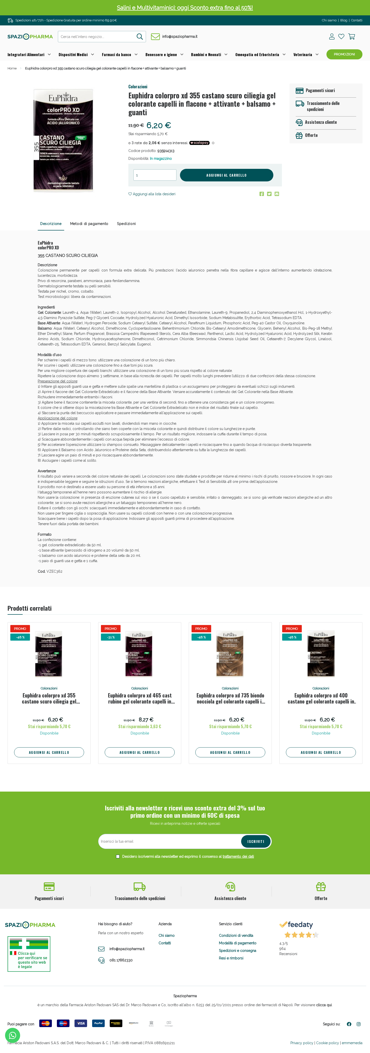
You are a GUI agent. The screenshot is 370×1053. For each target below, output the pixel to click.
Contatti (356, 20)
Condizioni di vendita (236, 935)
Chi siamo (329, 20)
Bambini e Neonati (206, 54)
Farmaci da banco (116, 54)
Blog (343, 20)
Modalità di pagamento (237, 943)
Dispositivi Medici (73, 54)
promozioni (344, 54)
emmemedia (352, 1043)
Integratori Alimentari (26, 54)
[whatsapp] (12, 1035)
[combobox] (102, 36)
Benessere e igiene (161, 54)
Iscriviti (255, 841)
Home (12, 68)
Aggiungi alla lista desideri (153, 194)
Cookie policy (327, 1043)
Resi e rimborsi (231, 958)
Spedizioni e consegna (237, 951)
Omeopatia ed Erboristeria (257, 54)
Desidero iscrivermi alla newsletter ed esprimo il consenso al (187, 856)
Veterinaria (302, 54)
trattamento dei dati (238, 856)
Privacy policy (301, 1043)
